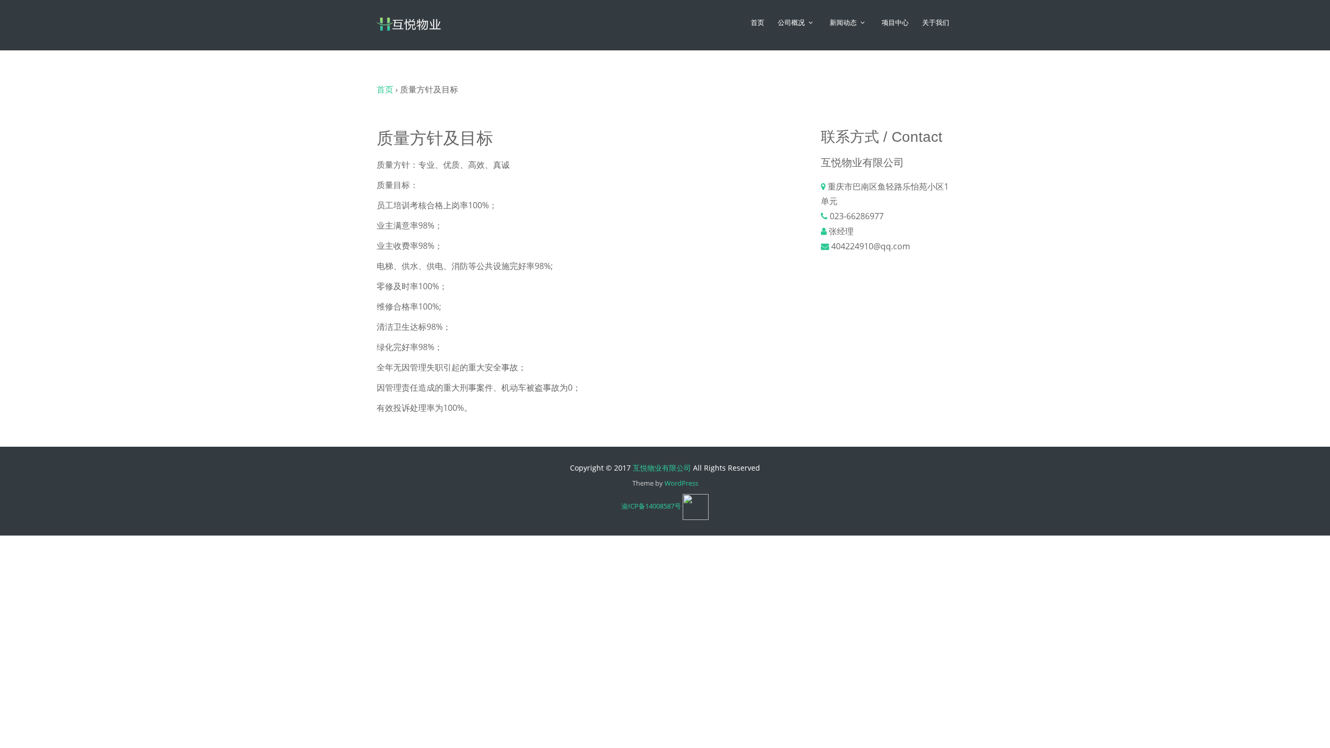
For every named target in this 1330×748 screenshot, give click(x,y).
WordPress (681, 483)
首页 (757, 22)
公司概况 (791, 22)
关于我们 (935, 22)
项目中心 (895, 22)
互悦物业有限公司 (662, 468)
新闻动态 (843, 22)
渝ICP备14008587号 (651, 506)
